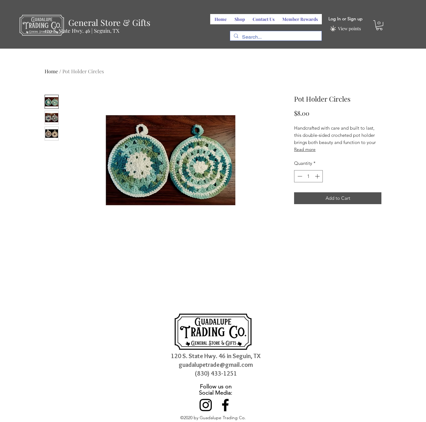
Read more (305, 149)
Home (51, 71)
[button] (379, 25)
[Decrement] (299, 176)
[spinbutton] (308, 176)
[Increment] (318, 176)
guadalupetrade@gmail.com (216, 364)
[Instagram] (205, 405)
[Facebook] (225, 405)
